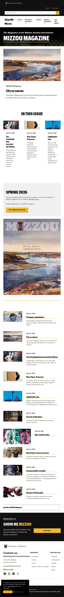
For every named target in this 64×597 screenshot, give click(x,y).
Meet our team (8, 569)
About (47, 8)
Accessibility (53, 591)
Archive (34, 560)
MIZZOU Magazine (47, 21)
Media (53, 570)
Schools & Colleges (28, 21)
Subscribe (55, 8)
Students (54, 556)
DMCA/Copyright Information (42, 591)
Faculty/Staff (55, 560)
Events (38, 20)
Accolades (35, 556)
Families (54, 563)
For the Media (56, 21)
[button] (19, 592)
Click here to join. (33, 199)
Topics (19, 21)
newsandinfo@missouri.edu (12, 566)
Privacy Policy (11, 586)
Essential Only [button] (8, 592)
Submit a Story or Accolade (40, 566)
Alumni (54, 566)
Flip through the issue (17, 210)
